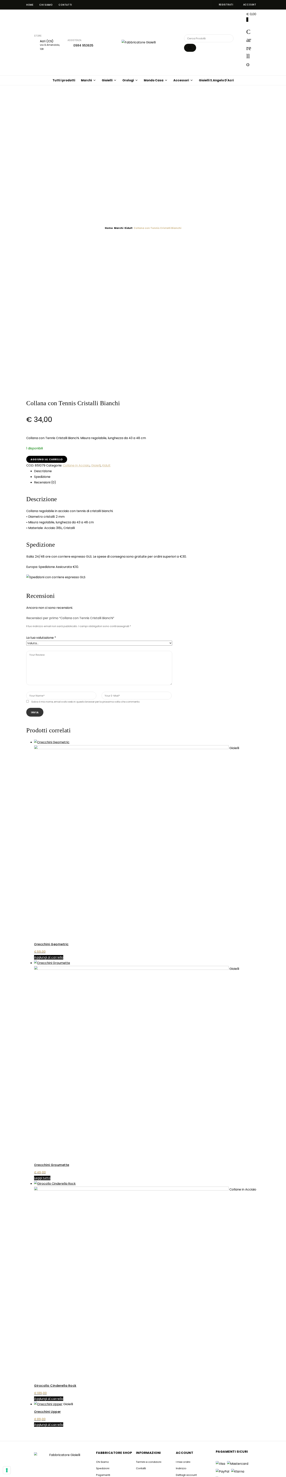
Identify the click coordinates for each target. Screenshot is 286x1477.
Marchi (86, 80)
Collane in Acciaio (76, 465)
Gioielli (107, 80)
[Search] (190, 48)
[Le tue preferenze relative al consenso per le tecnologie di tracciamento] (7, 1470)
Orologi (128, 80)
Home (29, 4)
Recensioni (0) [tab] (45, 482)
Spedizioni (102, 1468)
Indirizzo (181, 1468)
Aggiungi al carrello (47, 459)
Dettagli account (186, 1475)
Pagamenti (103, 1475)
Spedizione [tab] (42, 476)
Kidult (128, 228)
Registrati (226, 4)
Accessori (181, 80)
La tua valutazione (41, 637)
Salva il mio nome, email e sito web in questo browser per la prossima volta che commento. (85, 701)
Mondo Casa (153, 80)
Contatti (65, 4)
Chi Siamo (102, 1462)
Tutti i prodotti (64, 80)
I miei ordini (183, 1462)
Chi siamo (46, 4)
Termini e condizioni (148, 1462)
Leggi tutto (42, 1178)
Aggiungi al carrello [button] (48, 957)
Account (249, 4)
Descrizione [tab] (43, 471)
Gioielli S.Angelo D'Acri (216, 80)
